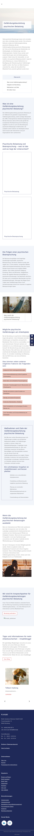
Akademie (3, 808)
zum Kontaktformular (12, 729)
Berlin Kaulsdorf (5, 779)
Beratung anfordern (10, 613)
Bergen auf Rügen (6, 777)
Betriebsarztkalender (6, 810)
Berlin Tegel (4, 781)
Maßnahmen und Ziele (13, 87)
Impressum (6, 831)
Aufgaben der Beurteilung (13, 84)
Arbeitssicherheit (5, 802)
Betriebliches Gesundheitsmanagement (11, 804)
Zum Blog (7, 659)
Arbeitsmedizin (5, 800)
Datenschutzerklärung (17, 831)
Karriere (3, 762)
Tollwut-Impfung (11, 688)
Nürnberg (3, 785)
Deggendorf (4, 783)
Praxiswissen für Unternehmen (9, 764)
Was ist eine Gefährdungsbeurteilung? (17, 82)
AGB (10, 831)
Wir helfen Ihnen (11, 90)
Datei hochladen (5, 748)
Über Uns (3, 760)
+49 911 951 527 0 (9, 727)
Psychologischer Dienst (7, 806)
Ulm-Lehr (3, 787)
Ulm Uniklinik (4, 790)
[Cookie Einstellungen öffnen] (3, 834)
